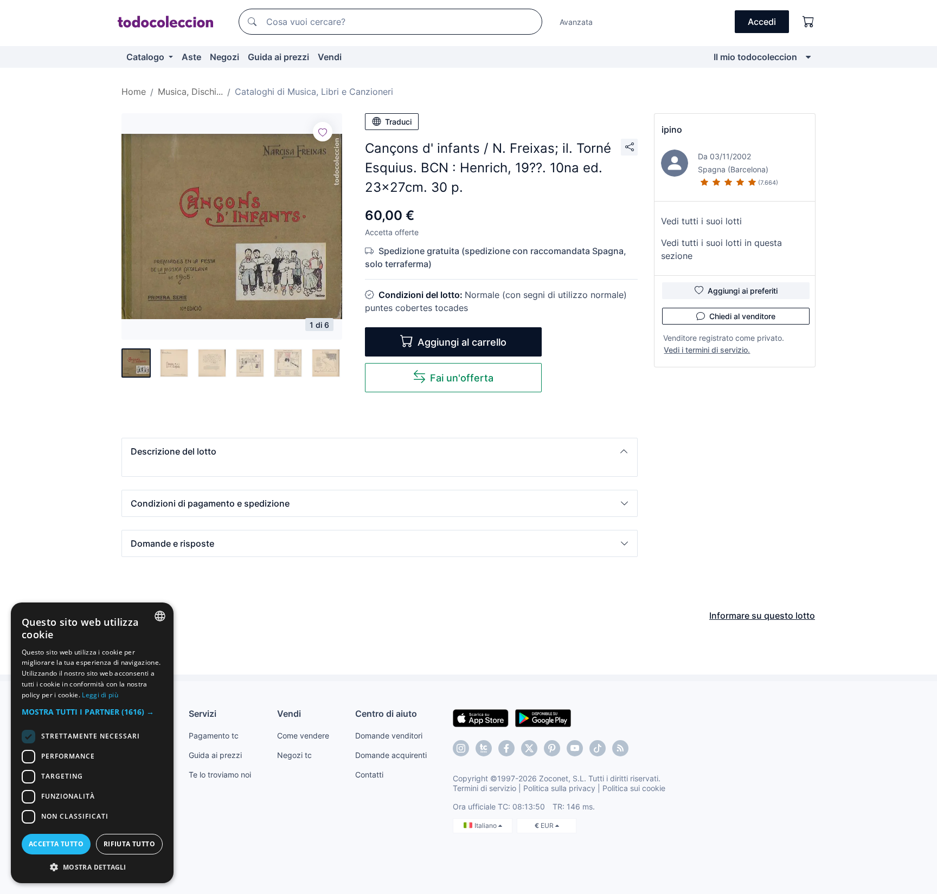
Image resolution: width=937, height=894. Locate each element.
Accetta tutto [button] (56, 843)
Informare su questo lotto (762, 615)
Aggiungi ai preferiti (743, 290)
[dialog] (92, 743)
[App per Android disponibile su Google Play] (543, 717)
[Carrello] (808, 22)
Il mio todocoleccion (755, 56)
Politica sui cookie (633, 788)
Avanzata (576, 22)
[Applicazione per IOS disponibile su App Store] (481, 717)
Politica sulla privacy (559, 788)
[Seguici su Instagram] (461, 748)
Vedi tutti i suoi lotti (701, 221)
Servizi (202, 713)
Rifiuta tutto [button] (129, 843)
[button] (379, 451)
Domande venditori (388, 735)
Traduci (398, 121)
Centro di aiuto (386, 713)
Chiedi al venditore (742, 316)
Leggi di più (100, 694)
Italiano (486, 825)
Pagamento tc (214, 735)
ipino (672, 129)
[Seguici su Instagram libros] (484, 748)
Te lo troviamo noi (220, 774)
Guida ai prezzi (278, 56)
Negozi (224, 56)
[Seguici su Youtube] (575, 748)
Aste (191, 56)
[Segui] (322, 131)
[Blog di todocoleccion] (620, 748)
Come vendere (303, 735)
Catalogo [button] (146, 56)
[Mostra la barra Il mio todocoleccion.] (808, 57)
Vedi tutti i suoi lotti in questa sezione (721, 249)
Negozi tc (294, 755)
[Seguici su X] (529, 748)
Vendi (330, 56)
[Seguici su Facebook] (506, 748)
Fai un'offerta (461, 378)
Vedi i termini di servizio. (707, 349)
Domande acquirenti (391, 755)
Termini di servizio (484, 788)
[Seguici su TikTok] (597, 748)
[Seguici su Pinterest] (552, 748)
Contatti (369, 774)
